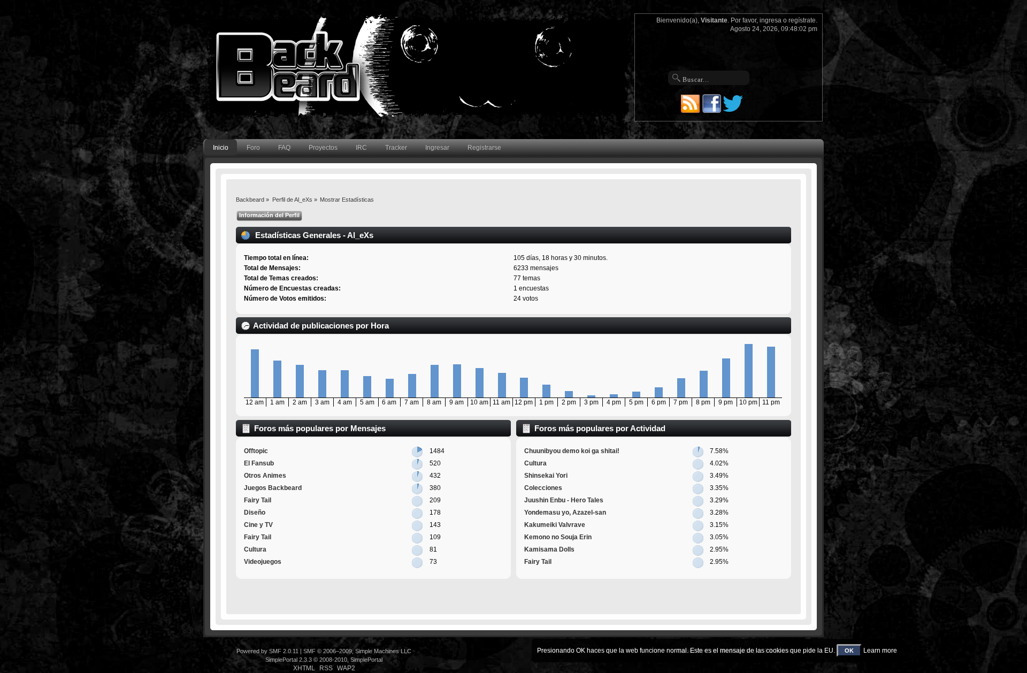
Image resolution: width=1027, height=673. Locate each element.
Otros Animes (265, 475)
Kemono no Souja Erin (558, 537)
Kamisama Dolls (549, 549)
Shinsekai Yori (546, 475)
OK (849, 650)
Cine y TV (258, 525)
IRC (361, 147)
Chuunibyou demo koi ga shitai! (571, 451)
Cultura (255, 549)
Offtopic (256, 451)
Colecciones (543, 488)
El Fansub (259, 463)
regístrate (802, 20)
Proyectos (323, 147)
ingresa (770, 20)
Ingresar (437, 147)
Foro (253, 147)
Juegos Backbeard (273, 488)
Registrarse (484, 147)
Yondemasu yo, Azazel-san (565, 512)
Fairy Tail (257, 500)
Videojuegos (262, 561)
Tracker (396, 147)
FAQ (284, 147)
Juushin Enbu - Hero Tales (563, 500)
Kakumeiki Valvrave (554, 525)
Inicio (220, 147)
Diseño (254, 512)
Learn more (880, 650)
